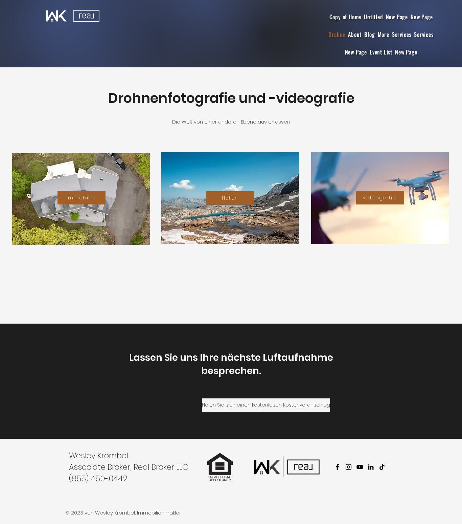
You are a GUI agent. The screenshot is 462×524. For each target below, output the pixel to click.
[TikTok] (382, 467)
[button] (383, 34)
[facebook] (337, 467)
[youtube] (360, 467)
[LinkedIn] (371, 467)
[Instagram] (348, 467)
